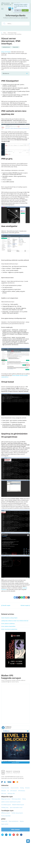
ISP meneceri (13, 790)
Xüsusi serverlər (15, 787)
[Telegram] (15, 597)
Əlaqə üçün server (5, 799)
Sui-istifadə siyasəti (6, 804)
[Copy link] (29, 597)
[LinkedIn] (24, 597)
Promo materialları (6, 815)
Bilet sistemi (15, 829)
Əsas (4, 32)
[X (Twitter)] (19, 597)
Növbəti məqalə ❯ (25, 605)
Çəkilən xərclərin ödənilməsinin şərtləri (11, 801)
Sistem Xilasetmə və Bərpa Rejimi (9, 618)
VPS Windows (21, 790)
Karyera (22, 821)
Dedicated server (6, 47)
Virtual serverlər (5, 787)
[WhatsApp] (22, 597)
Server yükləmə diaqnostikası (8, 626)
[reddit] (26, 597)
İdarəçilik (3, 790)
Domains (27, 787)
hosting (22, 787)
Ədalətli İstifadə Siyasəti (18, 804)
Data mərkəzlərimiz (13, 821)
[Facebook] (17, 597)
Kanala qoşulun (15, 762)
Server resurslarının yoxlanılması (9, 629)
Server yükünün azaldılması (8, 623)
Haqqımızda (4, 821)
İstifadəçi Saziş (4, 807)
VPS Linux (3, 793)
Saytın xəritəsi (4, 824)
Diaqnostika (15, 47)
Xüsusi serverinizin (6, 51)
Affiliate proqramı (5, 3)
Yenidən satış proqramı (17, 813)
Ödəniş (24, 799)
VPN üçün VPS (11, 793)
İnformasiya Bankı (12, 32)
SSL (8, 790)
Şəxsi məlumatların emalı (16, 807)
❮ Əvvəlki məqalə (5, 605)
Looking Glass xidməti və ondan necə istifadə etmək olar (14, 620)
